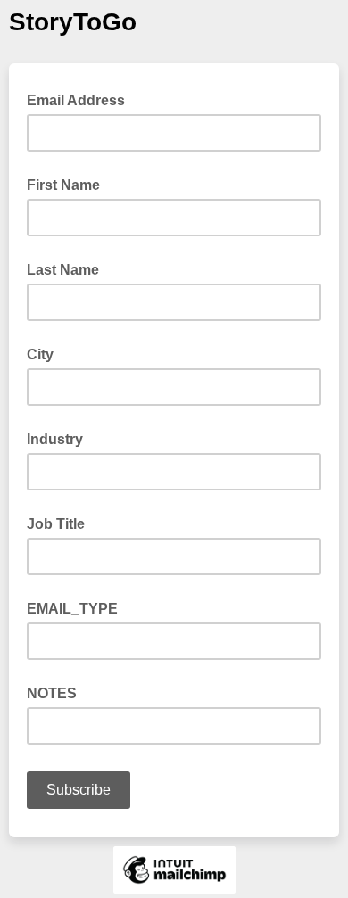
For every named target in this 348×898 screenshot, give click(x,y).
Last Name (63, 269)
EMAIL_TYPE (72, 608)
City (40, 354)
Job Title (56, 523)
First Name (63, 185)
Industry (55, 439)
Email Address (81, 99)
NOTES (52, 693)
